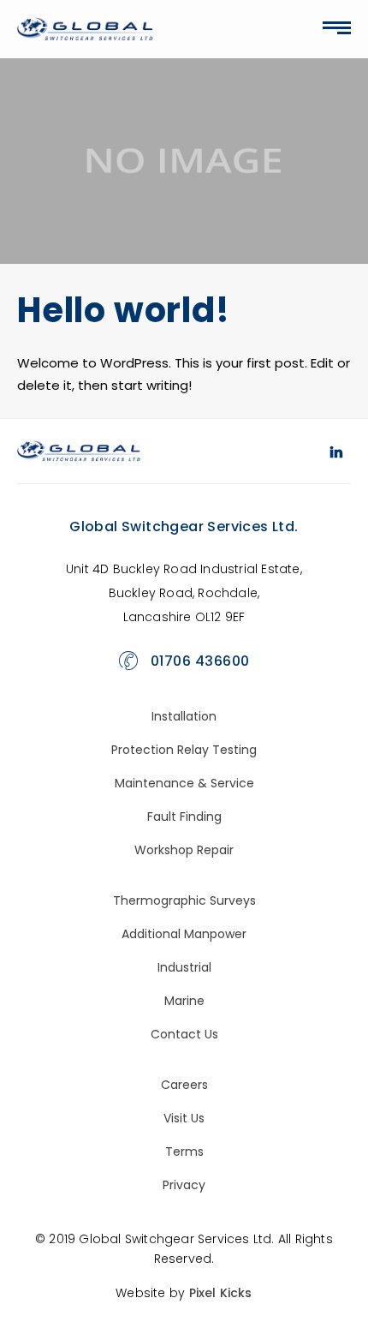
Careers (184, 1084)
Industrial (184, 967)
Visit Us (184, 1118)
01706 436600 (200, 661)
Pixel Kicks (220, 1292)
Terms (184, 1151)
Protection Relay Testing (184, 749)
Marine (184, 1000)
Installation (184, 716)
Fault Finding (184, 816)
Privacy (184, 1184)
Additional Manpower (184, 933)
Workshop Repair (184, 849)
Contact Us (184, 1034)
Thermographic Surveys (184, 900)
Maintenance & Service (184, 783)
